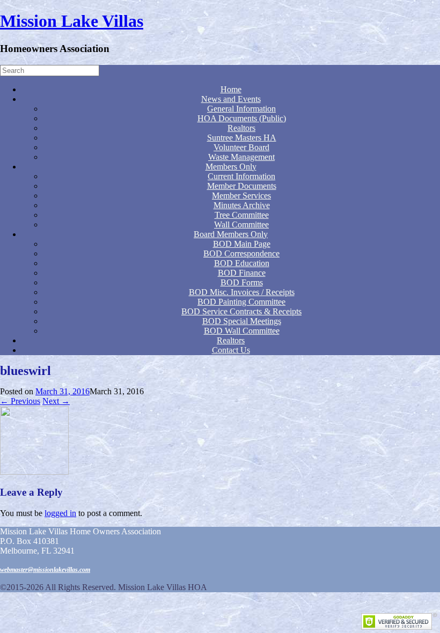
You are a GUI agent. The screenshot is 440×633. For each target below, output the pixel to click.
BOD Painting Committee (241, 301)
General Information (241, 108)
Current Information (241, 176)
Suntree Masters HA (241, 137)
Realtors (241, 128)
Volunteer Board (241, 147)
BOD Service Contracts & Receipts (241, 311)
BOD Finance (242, 272)
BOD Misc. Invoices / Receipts (242, 292)
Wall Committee (241, 224)
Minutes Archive (242, 205)
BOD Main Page (241, 243)
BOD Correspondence (241, 253)
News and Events (231, 99)
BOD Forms (242, 282)
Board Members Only (231, 234)
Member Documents (241, 185)
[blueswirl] (34, 471)
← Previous (20, 401)
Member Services (241, 195)
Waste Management (241, 156)
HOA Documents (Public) (241, 118)
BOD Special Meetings (241, 321)
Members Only (231, 166)
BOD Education (241, 263)
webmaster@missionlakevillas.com (45, 569)
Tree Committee (242, 214)
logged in (60, 513)
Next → (56, 401)
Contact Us (231, 350)
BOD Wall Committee (242, 330)
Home (231, 89)
